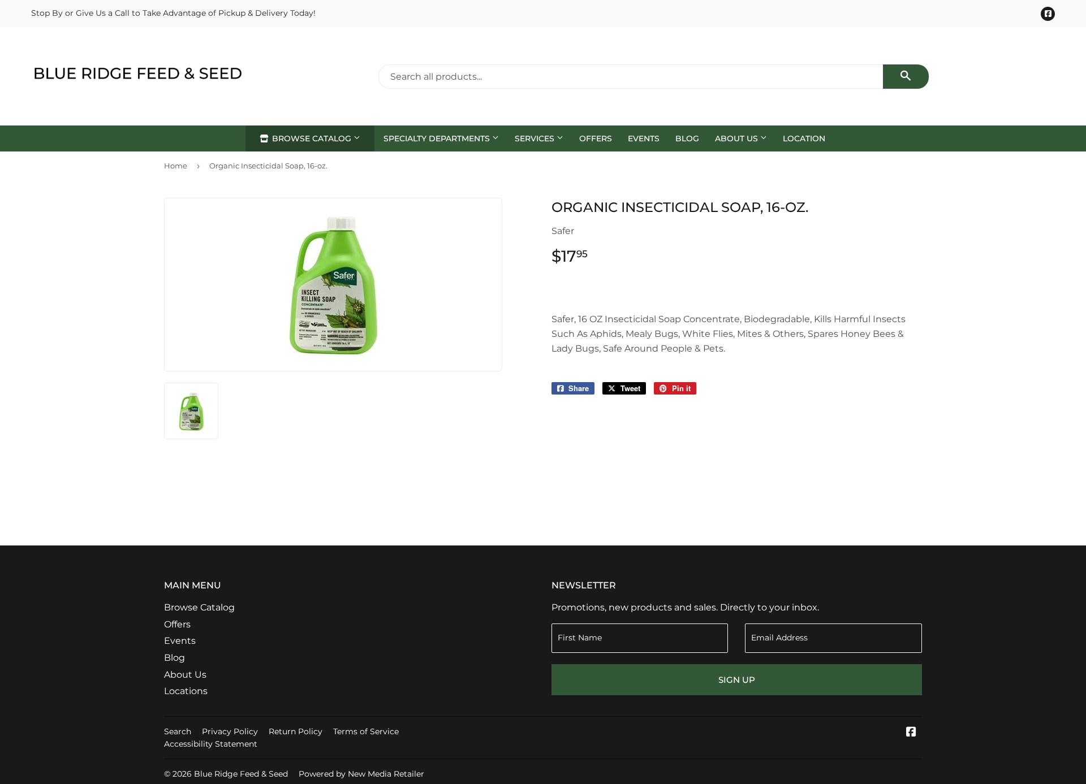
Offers (595, 138)
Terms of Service (366, 731)
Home (175, 165)
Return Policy (295, 731)
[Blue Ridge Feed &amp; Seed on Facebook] (911, 732)
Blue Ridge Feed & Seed (241, 773)
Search (177, 731)
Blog (687, 138)
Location (804, 138)
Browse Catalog (312, 138)
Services (536, 138)
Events (644, 138)
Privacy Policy (230, 731)
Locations (186, 691)
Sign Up (736, 679)
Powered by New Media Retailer (361, 773)
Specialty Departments (437, 138)
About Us (737, 138)
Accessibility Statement (210, 743)
